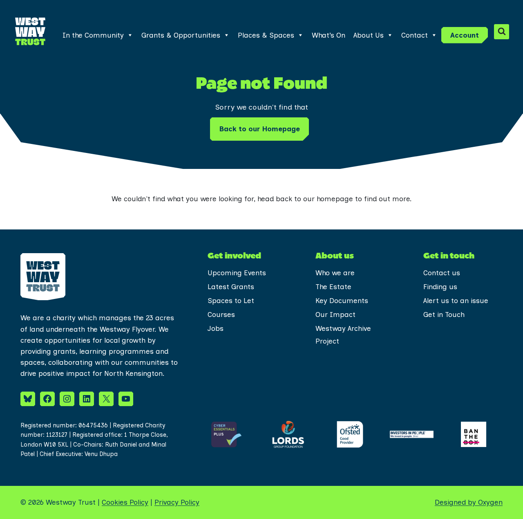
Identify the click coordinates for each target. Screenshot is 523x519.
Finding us (440, 287)
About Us (368, 35)
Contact (414, 35)
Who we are (335, 273)
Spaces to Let (231, 301)
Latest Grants (231, 287)
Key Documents (341, 301)
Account (464, 35)
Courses (221, 314)
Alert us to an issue (455, 301)
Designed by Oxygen (469, 502)
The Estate (333, 287)
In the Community (93, 35)
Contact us (441, 273)
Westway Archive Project (343, 334)
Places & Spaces (266, 35)
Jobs (216, 328)
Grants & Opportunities (180, 35)
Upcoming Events (237, 273)
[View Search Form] (501, 31)
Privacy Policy (176, 502)
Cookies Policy (125, 502)
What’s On (328, 35)
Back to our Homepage (259, 129)
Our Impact (335, 314)
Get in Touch (444, 314)
